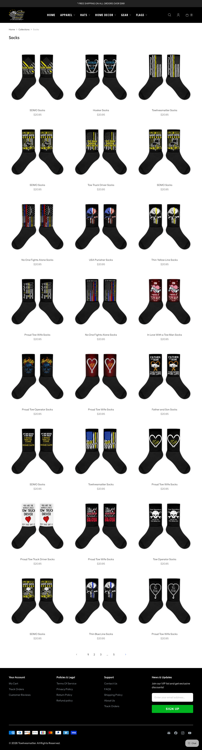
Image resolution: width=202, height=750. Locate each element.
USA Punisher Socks (101, 259)
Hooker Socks (101, 110)
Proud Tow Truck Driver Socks (37, 559)
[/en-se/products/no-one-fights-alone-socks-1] (101, 301)
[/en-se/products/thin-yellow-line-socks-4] (164, 226)
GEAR (124, 15)
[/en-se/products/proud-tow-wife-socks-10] (37, 301)
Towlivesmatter (27, 743)
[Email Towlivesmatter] (168, 733)
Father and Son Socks (164, 409)
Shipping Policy (113, 694)
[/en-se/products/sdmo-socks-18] (37, 451)
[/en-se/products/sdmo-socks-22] (37, 601)
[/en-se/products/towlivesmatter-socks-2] (164, 77)
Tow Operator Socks (164, 559)
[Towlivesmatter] (17, 15)
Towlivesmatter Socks (164, 110)
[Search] (169, 15)
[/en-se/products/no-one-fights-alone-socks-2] (37, 226)
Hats (83, 15)
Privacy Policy (64, 689)
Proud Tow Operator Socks (37, 409)
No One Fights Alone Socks (37, 259)
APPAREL (66, 15)
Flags (140, 15)
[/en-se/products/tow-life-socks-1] (37, 376)
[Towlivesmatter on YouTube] (189, 733)
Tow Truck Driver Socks (101, 185)
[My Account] (178, 15)
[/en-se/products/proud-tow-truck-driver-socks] (37, 526)
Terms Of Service (66, 683)
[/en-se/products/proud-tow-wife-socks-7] (101, 376)
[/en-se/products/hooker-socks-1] (101, 77)
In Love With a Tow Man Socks (164, 334)
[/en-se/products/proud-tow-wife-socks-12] (101, 526)
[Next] (125, 654)
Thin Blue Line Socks (101, 634)
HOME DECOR (104, 15)
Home (51, 15)
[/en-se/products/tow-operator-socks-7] (164, 526)
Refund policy (64, 700)
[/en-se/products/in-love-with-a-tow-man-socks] (164, 301)
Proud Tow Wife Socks (37, 334)
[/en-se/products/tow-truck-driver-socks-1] (101, 152)
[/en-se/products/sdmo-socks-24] (37, 152)
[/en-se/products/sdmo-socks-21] (37, 77)
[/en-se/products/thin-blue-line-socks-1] (101, 601)
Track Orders (16, 689)
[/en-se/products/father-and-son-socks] (164, 376)
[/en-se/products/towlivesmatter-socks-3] (101, 451)
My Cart (13, 683)
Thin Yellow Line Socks (164, 259)
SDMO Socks (37, 110)
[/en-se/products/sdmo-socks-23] (164, 152)
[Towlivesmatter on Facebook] (175, 733)
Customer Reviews (20, 694)
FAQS (107, 689)
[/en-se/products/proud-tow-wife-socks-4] (164, 451)
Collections (24, 29)
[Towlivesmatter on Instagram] (182, 733)
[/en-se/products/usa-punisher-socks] (101, 226)
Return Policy (64, 694)
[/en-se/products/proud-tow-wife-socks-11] (164, 601)
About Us (109, 700)
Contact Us (110, 683)
